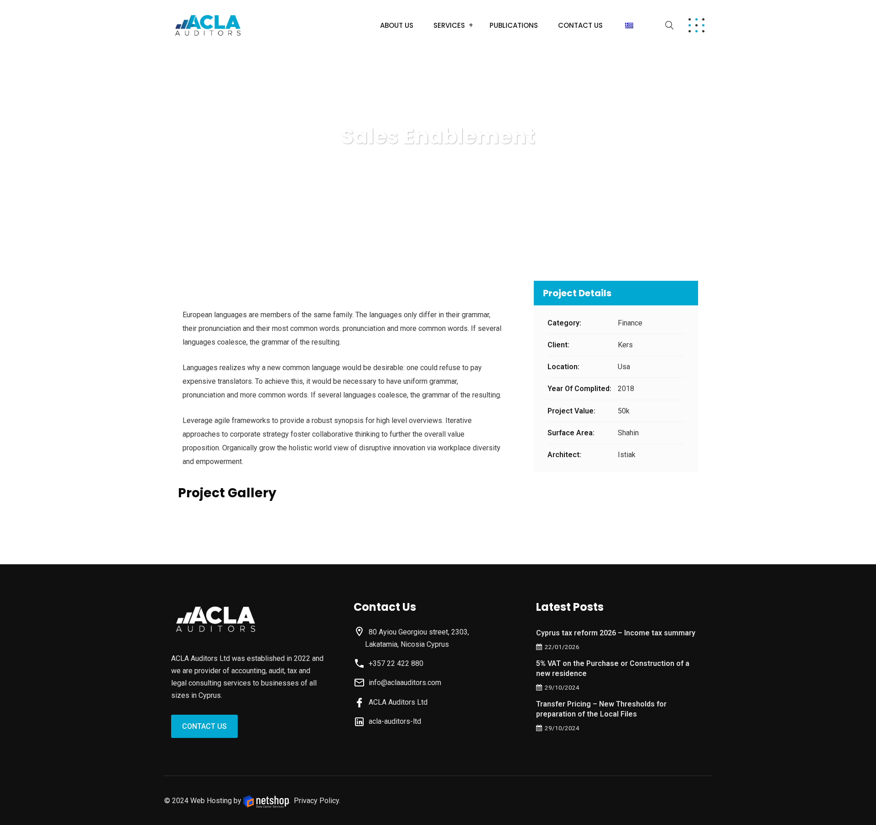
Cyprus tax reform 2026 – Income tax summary (615, 633)
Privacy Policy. (317, 800)
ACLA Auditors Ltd (396, 702)
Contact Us (580, 25)
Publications (514, 25)
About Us (396, 25)
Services (449, 25)
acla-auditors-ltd (393, 721)
